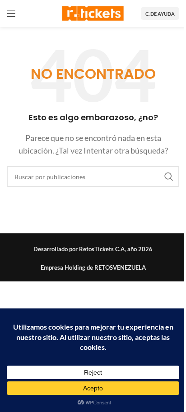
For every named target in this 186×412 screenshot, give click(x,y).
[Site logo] (93, 12)
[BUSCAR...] (168, 176)
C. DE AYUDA (160, 14)
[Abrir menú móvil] (11, 14)
